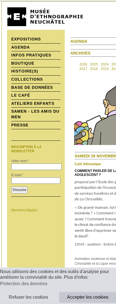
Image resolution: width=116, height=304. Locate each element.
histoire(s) (24, 71)
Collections (27, 79)
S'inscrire (19, 190)
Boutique (22, 63)
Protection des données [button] (23, 283)
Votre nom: (20, 161)
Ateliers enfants (32, 103)
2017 (83, 69)
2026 (83, 64)
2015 (105, 69)
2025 (94, 64)
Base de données (32, 87)
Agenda (20, 47)
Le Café (20, 95)
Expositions (26, 39)
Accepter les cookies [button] (87, 297)
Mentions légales (24, 210)
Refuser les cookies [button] (28, 297)
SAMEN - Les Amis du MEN (35, 114)
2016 (94, 69)
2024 (105, 64)
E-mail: (17, 175)
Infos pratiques (31, 55)
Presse (19, 125)
